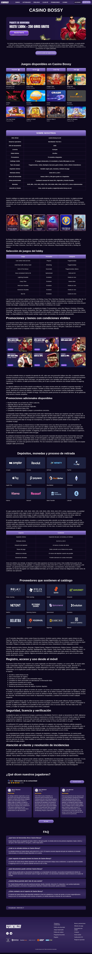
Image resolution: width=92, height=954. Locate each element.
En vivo (35, 69)
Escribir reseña (77, 781)
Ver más (46, 821)
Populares (14, 69)
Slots (75, 69)
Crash (55, 69)
